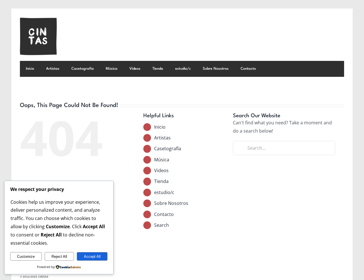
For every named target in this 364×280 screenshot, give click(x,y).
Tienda (161, 181)
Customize (26, 256)
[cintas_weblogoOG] (38, 20)
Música (161, 160)
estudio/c (164, 192)
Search (161, 225)
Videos (161, 170)
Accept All (92, 256)
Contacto (164, 214)
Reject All (59, 256)
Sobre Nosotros (171, 203)
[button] (269, 69)
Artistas (162, 138)
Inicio (160, 127)
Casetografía (167, 148)
